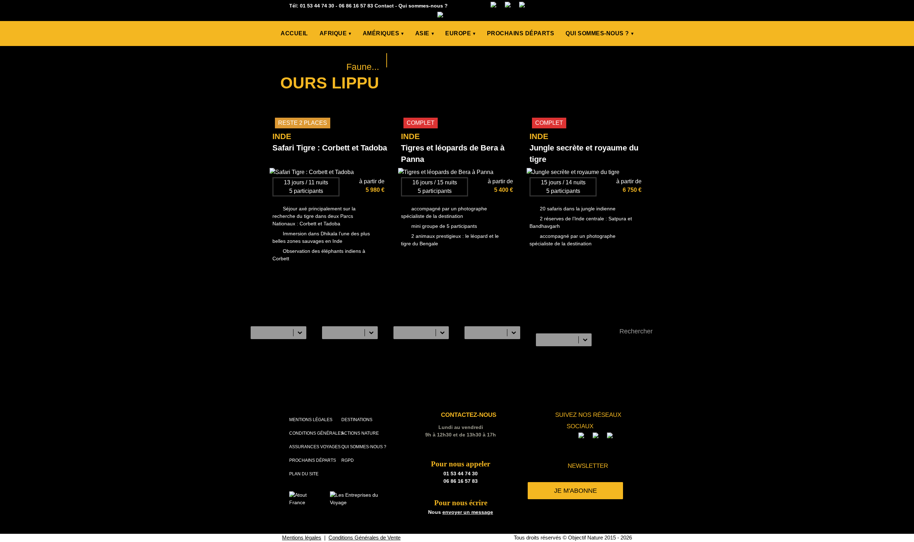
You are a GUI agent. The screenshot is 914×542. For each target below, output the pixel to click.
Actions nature (360, 433)
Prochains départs (520, 33)
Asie (424, 33)
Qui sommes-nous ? (423, 6)
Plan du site (303, 473)
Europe (460, 33)
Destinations (356, 419)
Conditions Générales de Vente (364, 538)
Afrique (335, 33)
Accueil (294, 33)
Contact (384, 6)
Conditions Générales (316, 433)
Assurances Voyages (315, 446)
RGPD (347, 460)
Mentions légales (310, 419)
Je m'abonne (575, 490)
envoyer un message (467, 512)
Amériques (383, 33)
